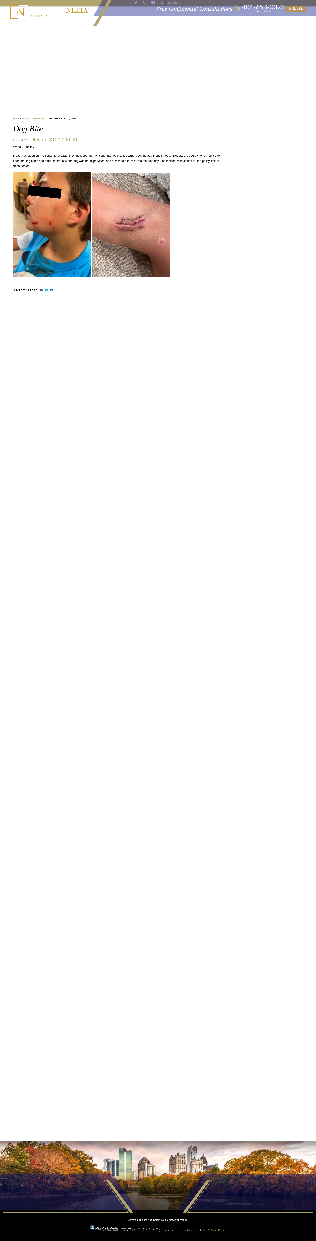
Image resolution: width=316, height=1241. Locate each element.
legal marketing (146, 1231)
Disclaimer (201, 1230)
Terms (279, 225)
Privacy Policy (283, 206)
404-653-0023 (263, 8)
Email (254, 177)
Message (257, 190)
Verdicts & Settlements (33, 119)
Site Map (187, 1230)
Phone (255, 163)
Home (16, 119)
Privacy (273, 225)
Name (255, 150)
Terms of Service (265, 206)
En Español (296, 8)
